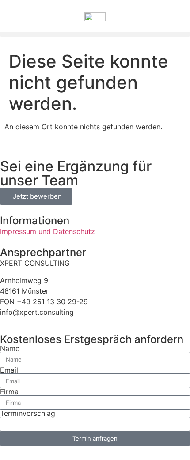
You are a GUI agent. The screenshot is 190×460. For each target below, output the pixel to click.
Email (9, 369)
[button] (95, 34)
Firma (9, 391)
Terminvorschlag (27, 413)
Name (9, 348)
